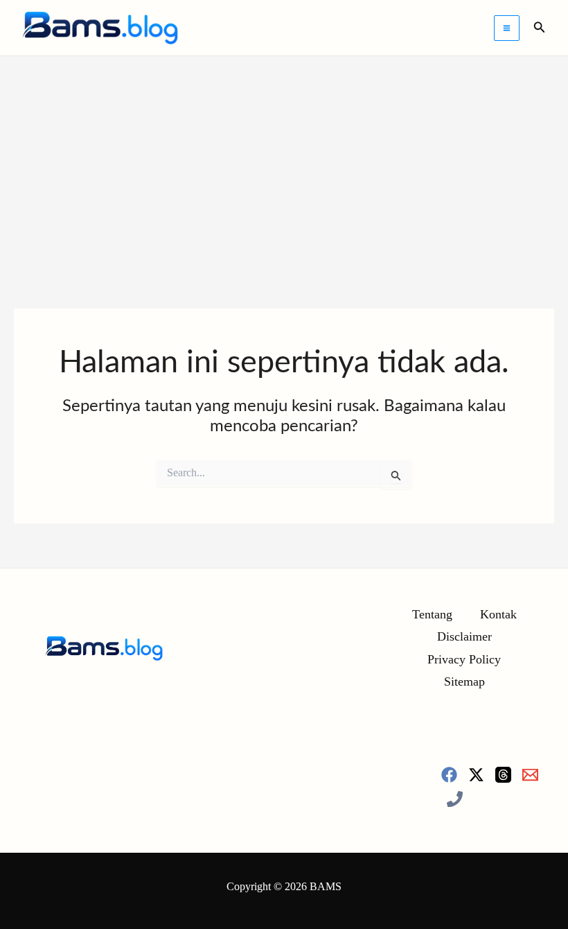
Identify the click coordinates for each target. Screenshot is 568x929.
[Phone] (455, 799)
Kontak (498, 614)
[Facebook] (449, 775)
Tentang (432, 614)
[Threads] (503, 775)
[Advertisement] (284, 160)
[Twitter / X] (476, 775)
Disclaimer (464, 636)
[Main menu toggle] (507, 28)
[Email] (530, 775)
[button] (539, 28)
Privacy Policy (464, 659)
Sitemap (464, 681)
